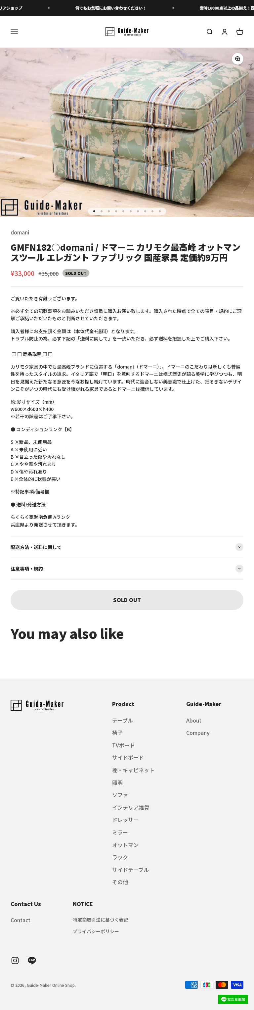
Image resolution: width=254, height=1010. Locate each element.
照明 (117, 782)
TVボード (123, 745)
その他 (120, 882)
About (193, 720)
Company (198, 732)
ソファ (120, 795)
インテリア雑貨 (130, 807)
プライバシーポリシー (96, 931)
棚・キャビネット (133, 770)
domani (20, 232)
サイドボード (128, 757)
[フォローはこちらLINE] (31, 960)
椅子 (117, 732)
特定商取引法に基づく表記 (100, 919)
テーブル (122, 720)
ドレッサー (125, 820)
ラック (120, 857)
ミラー (120, 832)
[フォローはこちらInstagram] (15, 960)
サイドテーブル (130, 870)
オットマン (125, 845)
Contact (20, 920)
